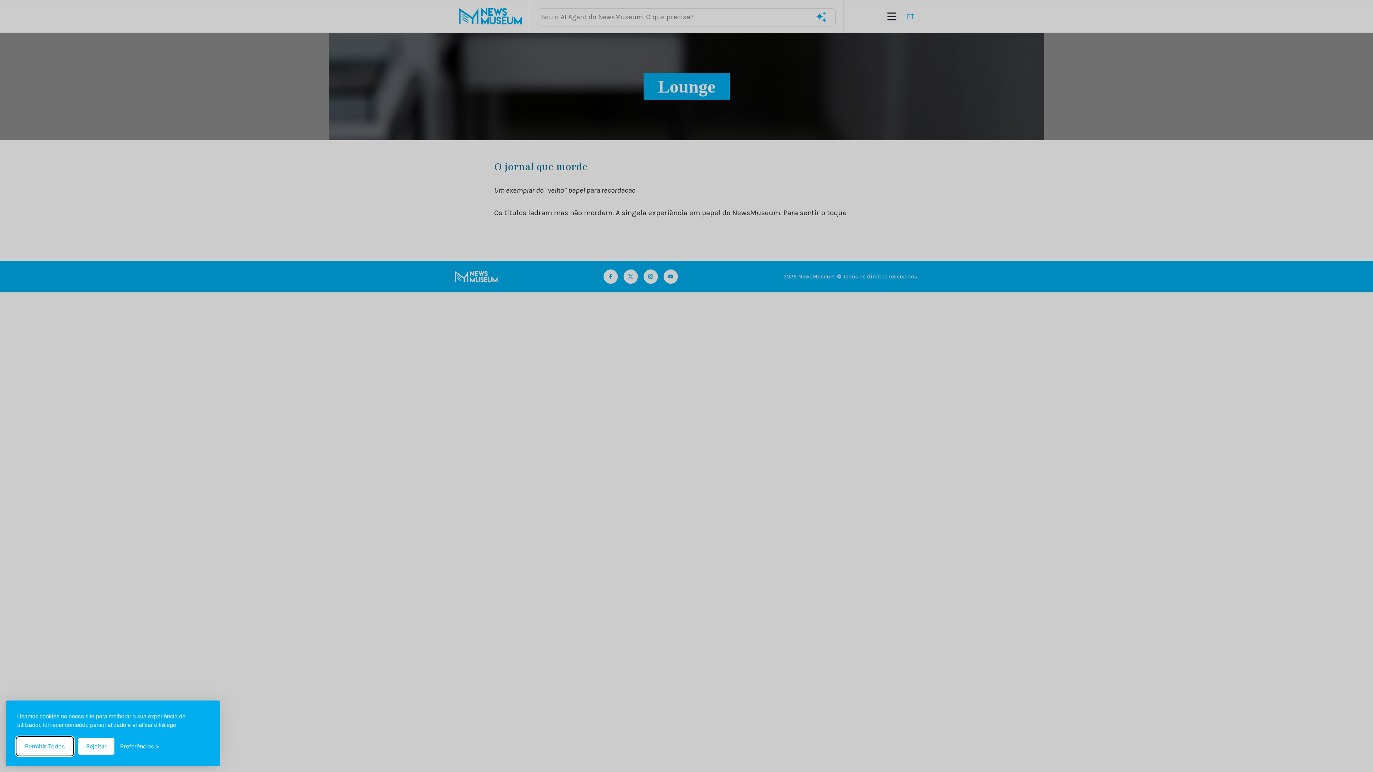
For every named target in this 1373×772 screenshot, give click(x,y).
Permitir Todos (45, 746)
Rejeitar (96, 746)
